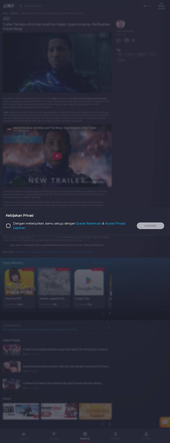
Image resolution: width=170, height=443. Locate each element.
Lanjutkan (150, 225)
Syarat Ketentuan (88, 223)
